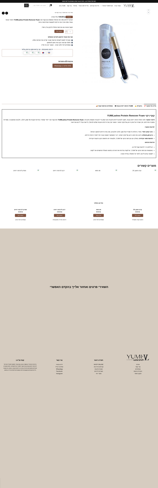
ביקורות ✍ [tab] (138, 106)
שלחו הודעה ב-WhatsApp (62, 66)
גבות (60, 12)
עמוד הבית (70, 12)
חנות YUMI (64, 12)
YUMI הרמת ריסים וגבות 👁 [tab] (124, 106)
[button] (101, 5)
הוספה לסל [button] (137, 215)
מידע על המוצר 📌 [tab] (150, 106)
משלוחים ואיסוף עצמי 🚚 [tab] (104, 106)
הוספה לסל (59, 31)
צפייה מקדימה (137, 205)
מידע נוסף (98, 215)
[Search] (26, 5)
